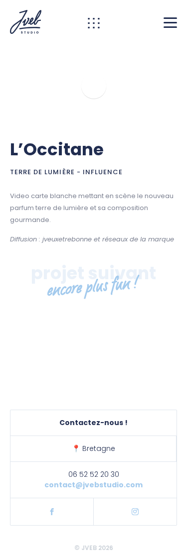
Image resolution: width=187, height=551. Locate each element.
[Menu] (170, 22)
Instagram (135, 511)
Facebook (51, 511)
